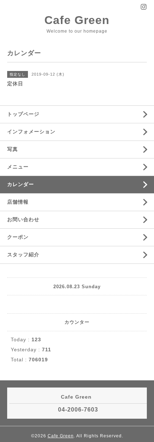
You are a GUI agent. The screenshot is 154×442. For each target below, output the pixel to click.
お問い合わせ (23, 219)
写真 (12, 149)
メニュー (18, 167)
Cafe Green (77, 20)
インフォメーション (31, 131)
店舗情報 (18, 202)
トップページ (23, 114)
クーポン (18, 237)
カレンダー (20, 184)
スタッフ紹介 (23, 254)
